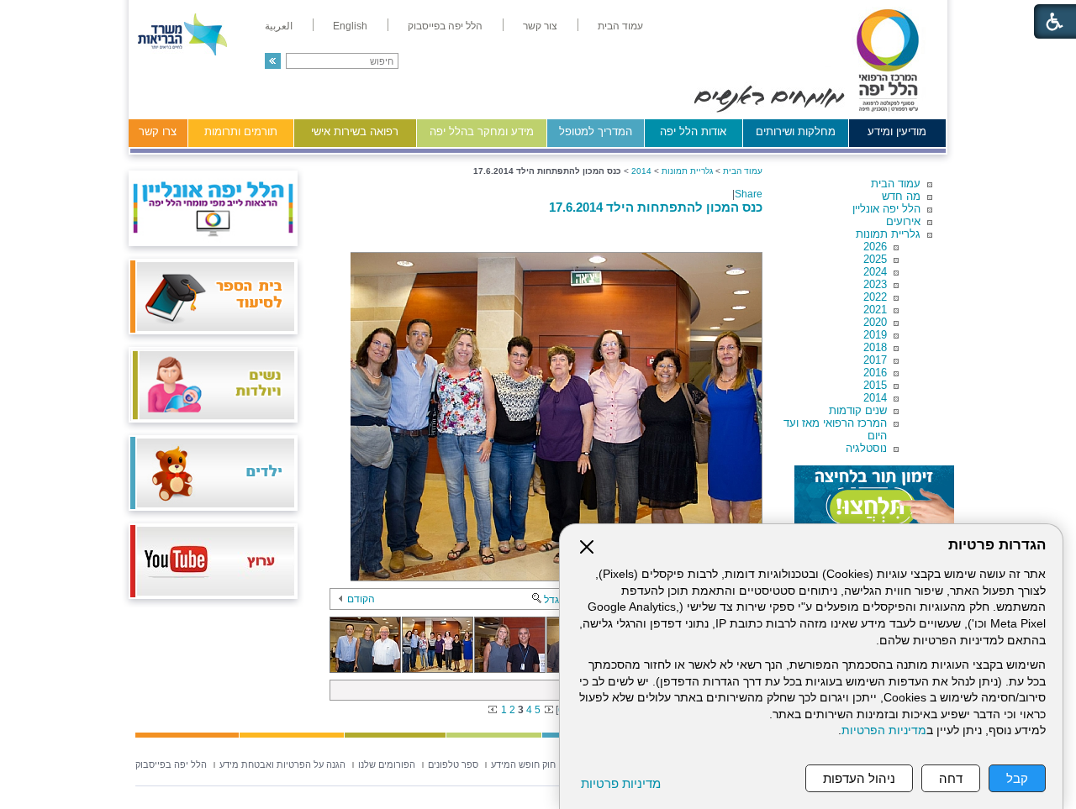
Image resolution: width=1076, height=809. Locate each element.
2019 (875, 334)
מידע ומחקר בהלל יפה (482, 131)
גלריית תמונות (888, 234)
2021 (875, 309)
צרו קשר (158, 131)
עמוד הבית (895, 183)
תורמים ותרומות (240, 131)
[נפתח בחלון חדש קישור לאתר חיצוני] (874, 499)
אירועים (903, 221)
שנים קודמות (858, 410)
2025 (875, 259)
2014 (875, 397)
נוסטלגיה (866, 448)
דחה (951, 778)
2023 (875, 284)
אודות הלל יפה (693, 131)
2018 (875, 347)
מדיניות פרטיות (621, 783)
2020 (875, 322)
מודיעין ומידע (897, 131)
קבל (1017, 778)
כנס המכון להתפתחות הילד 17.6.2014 (655, 207)
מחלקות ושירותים (796, 131)
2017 (875, 360)
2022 (875, 297)
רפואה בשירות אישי (354, 131)
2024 (875, 271)
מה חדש (901, 196)
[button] (273, 61)
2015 (875, 385)
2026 (875, 246)
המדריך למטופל (595, 131)
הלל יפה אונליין (886, 208)
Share (748, 194)
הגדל (555, 600)
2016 (875, 372)
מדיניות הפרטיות (883, 730)
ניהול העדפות (859, 778)
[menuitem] (620, 26)
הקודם (361, 599)
